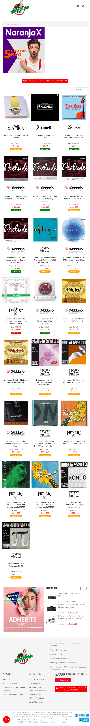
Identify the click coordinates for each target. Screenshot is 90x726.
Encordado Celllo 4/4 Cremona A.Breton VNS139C (74, 136)
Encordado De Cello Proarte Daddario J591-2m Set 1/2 (74, 320)
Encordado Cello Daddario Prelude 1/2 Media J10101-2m (16, 197)
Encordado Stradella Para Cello (45, 136)
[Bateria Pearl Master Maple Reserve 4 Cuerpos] (51, 620)
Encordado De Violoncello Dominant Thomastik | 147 (74, 381)
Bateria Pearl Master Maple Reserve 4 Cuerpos (69, 617)
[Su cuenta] (86, 7)
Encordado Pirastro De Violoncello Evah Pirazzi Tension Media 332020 (16, 504)
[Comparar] (77, 7)
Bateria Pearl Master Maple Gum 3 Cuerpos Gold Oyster (72, 594)
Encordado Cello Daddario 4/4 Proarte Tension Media (16, 381)
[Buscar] (73, 8)
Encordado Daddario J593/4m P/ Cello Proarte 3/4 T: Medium (45, 321)
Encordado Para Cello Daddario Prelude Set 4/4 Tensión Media (16, 260)
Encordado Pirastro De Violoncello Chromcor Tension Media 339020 (16, 321)
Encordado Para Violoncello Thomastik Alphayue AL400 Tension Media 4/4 (45, 260)
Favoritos (24, 153)
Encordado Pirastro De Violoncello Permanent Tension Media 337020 (45, 504)
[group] (16, 107)
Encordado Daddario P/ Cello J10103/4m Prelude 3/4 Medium (45, 198)
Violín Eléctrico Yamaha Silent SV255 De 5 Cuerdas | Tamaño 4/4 (70, 607)
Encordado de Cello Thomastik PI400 (16, 564)
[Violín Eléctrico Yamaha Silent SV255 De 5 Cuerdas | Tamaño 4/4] (51, 608)
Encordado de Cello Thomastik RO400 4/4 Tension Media (74, 504)
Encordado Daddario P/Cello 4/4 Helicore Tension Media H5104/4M (74, 260)
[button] (81, 588)
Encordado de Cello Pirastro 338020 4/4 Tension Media (74, 442)
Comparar (10, 153)
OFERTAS (51, 588)
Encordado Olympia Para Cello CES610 (16, 136)
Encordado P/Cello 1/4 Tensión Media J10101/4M (74, 197)
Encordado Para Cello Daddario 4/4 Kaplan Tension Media (16, 443)
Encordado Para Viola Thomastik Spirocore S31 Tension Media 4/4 (45, 382)
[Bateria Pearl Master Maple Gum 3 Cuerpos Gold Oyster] (51, 597)
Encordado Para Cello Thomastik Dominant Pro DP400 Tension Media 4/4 (45, 443)
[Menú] (3, 7)
